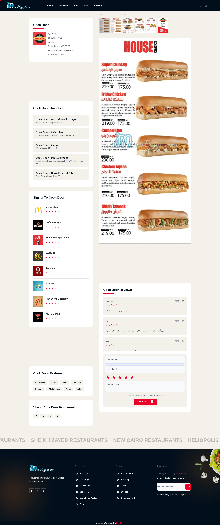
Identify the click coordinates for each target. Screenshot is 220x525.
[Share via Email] (50, 416)
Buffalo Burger (54, 222)
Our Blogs (84, 479)
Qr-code (124, 492)
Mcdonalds (52, 207)
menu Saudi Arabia (88, 498)
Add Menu (63, 5)
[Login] (206, 5)
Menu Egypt (180, 494)
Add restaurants (128, 473)
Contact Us (85, 492)
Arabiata (50, 268)
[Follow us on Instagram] (37, 490)
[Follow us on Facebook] (31, 490)
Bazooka (50, 253)
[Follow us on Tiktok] (43, 490)
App (76, 5)
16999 (54, 33)
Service (119, 466)
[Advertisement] (61, 83)
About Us (84, 473)
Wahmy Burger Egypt (57, 237)
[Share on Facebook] (36, 416)
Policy (82, 504)
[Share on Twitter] (43, 416)
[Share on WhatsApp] (57, 416)
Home (50, 5)
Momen (50, 283)
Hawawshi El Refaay (57, 299)
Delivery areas (57, 54)
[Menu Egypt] (19, 5)
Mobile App (85, 486)
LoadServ (120, 523)
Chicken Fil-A (53, 314)
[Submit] (188, 487)
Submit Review (143, 402)
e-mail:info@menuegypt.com (170, 478)
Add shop (125, 479)
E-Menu (98, 5)
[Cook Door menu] (104, 25)
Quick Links (80, 466)
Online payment (128, 498)
